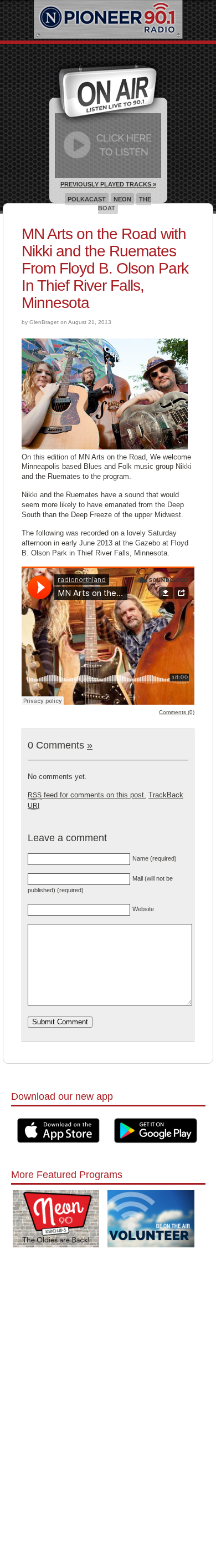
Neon (122, 199)
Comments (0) (176, 712)
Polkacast (87, 199)
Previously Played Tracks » (108, 184)
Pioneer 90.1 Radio (108, 20)
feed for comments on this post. (87, 795)
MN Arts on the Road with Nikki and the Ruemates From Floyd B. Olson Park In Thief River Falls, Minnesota (105, 268)
